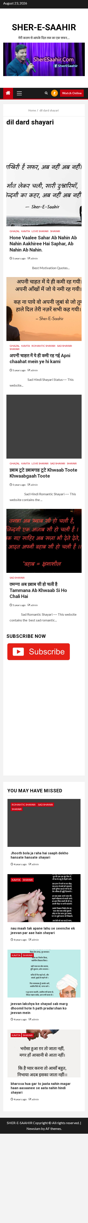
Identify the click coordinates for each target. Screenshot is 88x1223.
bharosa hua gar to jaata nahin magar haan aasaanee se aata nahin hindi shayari (41, 1088)
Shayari (55, 231)
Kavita (25, 231)
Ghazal (15, 231)
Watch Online (72, 93)
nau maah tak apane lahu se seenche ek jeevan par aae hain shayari (43, 930)
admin (34, 258)
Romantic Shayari (43, 345)
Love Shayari (40, 231)
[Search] (46, 93)
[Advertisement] (44, 146)
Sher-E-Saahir (44, 27)
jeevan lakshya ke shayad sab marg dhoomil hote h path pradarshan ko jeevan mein (39, 1008)
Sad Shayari (64, 345)
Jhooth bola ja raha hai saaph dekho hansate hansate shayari (39, 855)
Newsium (33, 1128)
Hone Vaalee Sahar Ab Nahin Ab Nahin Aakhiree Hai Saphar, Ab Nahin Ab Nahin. (43, 244)
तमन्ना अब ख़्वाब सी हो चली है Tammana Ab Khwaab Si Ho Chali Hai (38, 590)
